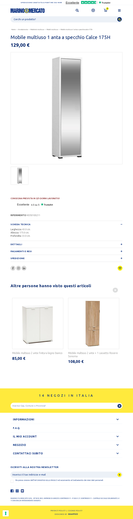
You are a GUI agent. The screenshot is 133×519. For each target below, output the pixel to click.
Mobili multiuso (52, 29)
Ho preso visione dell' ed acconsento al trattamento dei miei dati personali (59, 480)
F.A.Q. (16, 428)
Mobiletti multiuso (37, 29)
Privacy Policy (58, 511)
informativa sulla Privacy (45, 480)
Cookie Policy (75, 511)
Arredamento (23, 29)
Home (13, 29)
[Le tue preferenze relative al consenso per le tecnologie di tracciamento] (6, 513)
